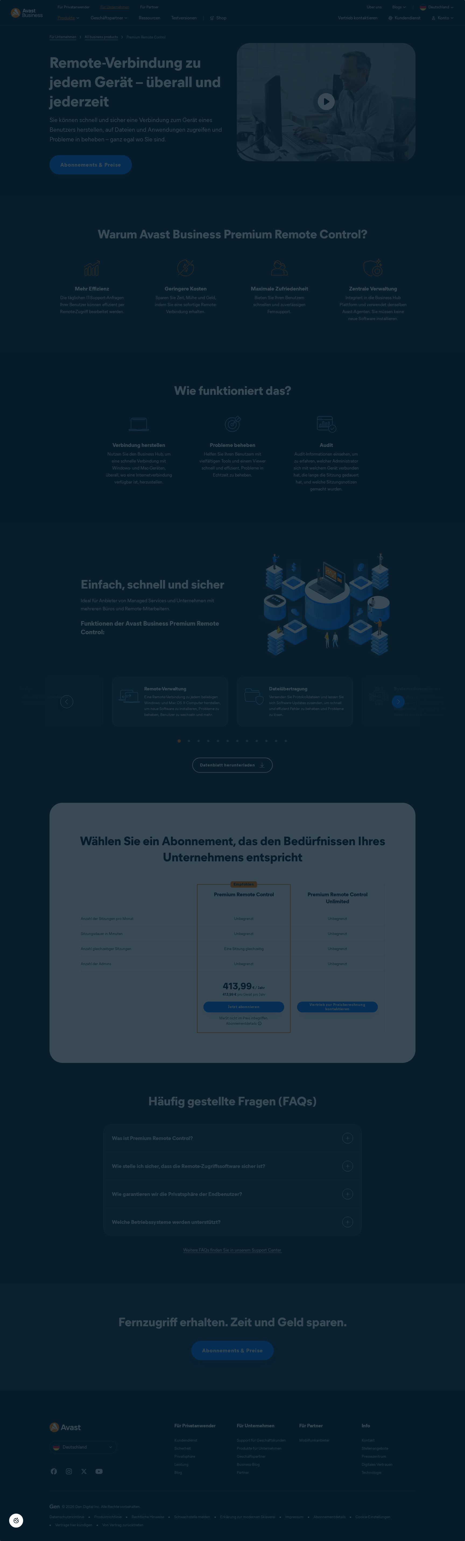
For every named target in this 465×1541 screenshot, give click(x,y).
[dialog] (232, 770)
